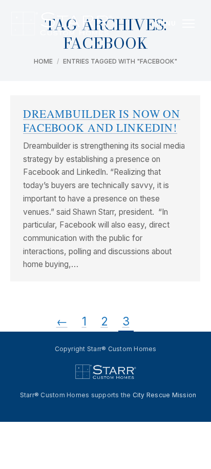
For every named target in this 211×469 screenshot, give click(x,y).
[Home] (61, 23)
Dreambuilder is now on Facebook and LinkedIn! (101, 120)
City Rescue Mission (165, 395)
